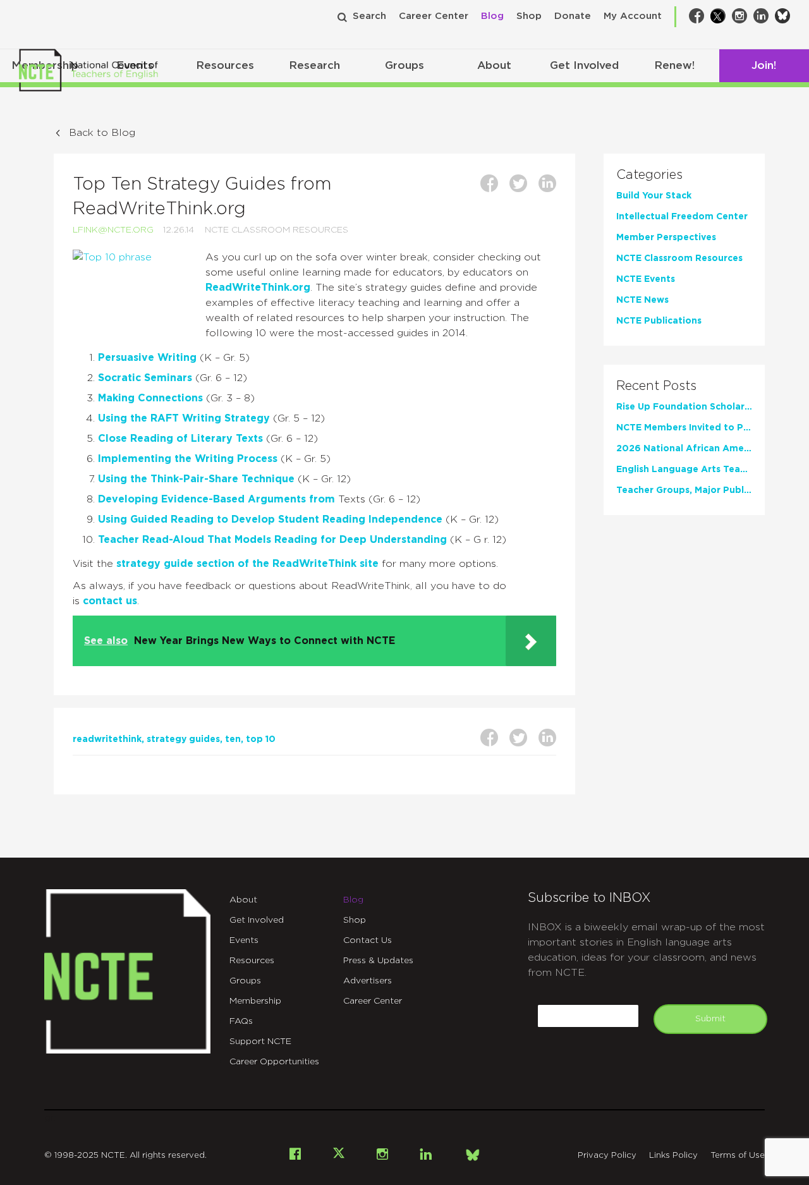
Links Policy (673, 1156)
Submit (710, 1018)
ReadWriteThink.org (257, 288)
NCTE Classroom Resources (276, 230)
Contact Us (367, 940)
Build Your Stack (653, 195)
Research (314, 65)
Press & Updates (378, 960)
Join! (763, 65)
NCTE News (642, 300)
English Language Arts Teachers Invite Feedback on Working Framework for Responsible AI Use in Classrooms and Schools (684, 469)
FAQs (241, 1021)
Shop (529, 16)
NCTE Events (645, 279)
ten (233, 739)
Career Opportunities (274, 1061)
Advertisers (367, 980)
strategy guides (183, 739)
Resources (225, 65)
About (494, 65)
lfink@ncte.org (113, 230)
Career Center (433, 16)
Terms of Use (737, 1156)
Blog (492, 16)
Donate (572, 16)
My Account (633, 16)
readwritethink (107, 739)
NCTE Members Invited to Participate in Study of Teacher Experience (684, 427)
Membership (255, 1001)
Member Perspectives (666, 237)
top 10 (261, 739)
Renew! (674, 65)
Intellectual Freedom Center (682, 216)
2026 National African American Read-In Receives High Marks (684, 448)
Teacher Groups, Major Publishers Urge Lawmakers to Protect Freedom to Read (684, 490)
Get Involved (584, 65)
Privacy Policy (607, 1156)
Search (369, 16)
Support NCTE (260, 1041)
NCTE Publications (659, 321)
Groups (404, 65)
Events (244, 940)
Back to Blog (102, 133)
